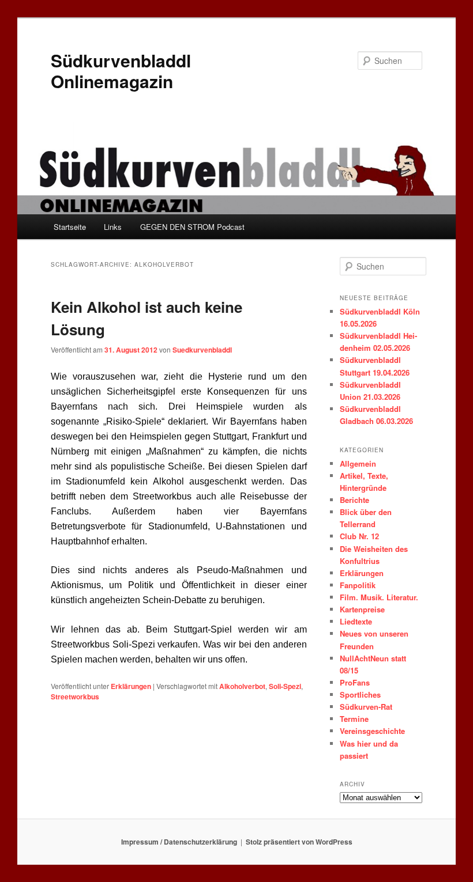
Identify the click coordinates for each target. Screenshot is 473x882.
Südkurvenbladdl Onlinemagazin (121, 70)
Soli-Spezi (285, 686)
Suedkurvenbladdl (202, 350)
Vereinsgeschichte (372, 730)
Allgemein (358, 463)
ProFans (355, 682)
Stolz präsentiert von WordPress (299, 841)
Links (113, 226)
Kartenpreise (362, 609)
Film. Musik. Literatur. (379, 597)
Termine (354, 718)
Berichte (354, 499)
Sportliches (360, 694)
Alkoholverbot (242, 686)
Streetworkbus (75, 696)
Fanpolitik (358, 585)
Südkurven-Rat (366, 706)
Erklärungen (131, 686)
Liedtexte (356, 621)
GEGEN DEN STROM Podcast (192, 226)
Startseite (70, 226)
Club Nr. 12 (359, 536)
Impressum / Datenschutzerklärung (179, 841)
